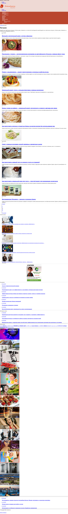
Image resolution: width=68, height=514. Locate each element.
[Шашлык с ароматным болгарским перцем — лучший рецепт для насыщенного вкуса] (9, 406)
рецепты (12, 327)
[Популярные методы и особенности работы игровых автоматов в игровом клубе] (7, 232)
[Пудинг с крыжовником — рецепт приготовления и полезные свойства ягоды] (11, 68)
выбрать (41, 325)
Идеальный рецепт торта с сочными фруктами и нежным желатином (23, 90)
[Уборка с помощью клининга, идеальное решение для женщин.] (9, 462)
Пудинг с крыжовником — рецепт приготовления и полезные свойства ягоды (25, 72)
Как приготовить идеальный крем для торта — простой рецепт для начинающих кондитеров (30, 181)
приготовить (9, 327)
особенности (60, 325)
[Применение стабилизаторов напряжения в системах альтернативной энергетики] (9, 350)
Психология (6, 14)
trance (36, 325)
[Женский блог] (7, 7)
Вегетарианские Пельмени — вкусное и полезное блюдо (19, 199)
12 (2, 210)
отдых (65, 325)
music (21, 325)
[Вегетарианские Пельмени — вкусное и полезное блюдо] (11, 195)
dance (4, 325)
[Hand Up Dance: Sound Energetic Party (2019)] (9, 428)
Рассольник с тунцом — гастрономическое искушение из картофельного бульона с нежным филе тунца (33, 54)
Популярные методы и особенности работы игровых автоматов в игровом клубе (17, 233)
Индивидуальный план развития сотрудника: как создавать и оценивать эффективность (18, 224)
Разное (3, 20)
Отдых (3, 15)
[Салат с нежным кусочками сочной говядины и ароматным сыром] (11, 140)
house (16, 325)
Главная (1, 25)
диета (45, 325)
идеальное (49, 325)
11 (2, 209)
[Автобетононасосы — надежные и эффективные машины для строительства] (9, 372)
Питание (4, 16)
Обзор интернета (7, 21)
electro (9, 325)
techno (33, 325)
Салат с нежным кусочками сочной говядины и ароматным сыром (22, 144)
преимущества (3, 327)
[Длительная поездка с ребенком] (9, 395)
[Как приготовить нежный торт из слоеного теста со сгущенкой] (11, 158)
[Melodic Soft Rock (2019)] (9, 361)
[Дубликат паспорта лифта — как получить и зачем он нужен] (9, 473)
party (24, 325)
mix (19, 325)
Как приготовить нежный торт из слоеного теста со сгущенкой (21, 162)
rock (28, 325)
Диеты (3, 17)
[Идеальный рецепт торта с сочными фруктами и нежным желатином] (11, 86)
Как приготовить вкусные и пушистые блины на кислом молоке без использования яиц (28, 126)
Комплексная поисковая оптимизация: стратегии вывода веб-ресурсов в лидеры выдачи (18, 252)
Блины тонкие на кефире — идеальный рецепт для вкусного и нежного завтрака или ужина (29, 108)
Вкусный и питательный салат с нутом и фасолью (17, 36)
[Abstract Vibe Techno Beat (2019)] (9, 339)
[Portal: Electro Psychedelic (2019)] (9, 417)
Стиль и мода (5, 19)
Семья (3, 18)
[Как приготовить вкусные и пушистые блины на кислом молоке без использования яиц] (11, 122)
